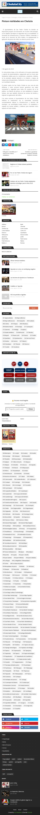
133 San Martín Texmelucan (10, 610)
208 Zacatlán (17, 700)
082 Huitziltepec (23, 543)
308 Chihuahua (24, 323)
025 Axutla (26, 473)
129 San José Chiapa (8, 604)
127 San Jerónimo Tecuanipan (10, 601)
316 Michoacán (20, 332)
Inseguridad (31, 375)
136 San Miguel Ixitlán (25, 613)
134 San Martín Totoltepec (26, 610)
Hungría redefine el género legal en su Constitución (21, 801)
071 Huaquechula (31, 528)
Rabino (22, 241)
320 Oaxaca (25, 335)
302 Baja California (20, 318)
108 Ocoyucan (16, 575)
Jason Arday (13, 783)
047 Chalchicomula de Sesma (10, 502)
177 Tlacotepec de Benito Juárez (11, 665)
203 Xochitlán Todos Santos (28, 694)
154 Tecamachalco (21, 639)
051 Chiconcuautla (18, 505)
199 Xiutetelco (6, 691)
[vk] (29, 727)
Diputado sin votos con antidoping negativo (22, 269)
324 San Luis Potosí (29, 338)
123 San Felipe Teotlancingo (10, 595)
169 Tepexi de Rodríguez (28, 653)
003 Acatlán (33, 453)
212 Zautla (30, 703)
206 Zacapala (27, 697)
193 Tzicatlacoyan (24, 682)
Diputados (9, 375)
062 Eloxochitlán (7, 517)
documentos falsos (29, 759)
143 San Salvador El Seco (9, 624)
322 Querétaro (6, 338)
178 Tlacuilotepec (26, 665)
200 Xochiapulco (16, 691)
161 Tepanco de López (27, 644)
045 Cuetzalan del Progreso (10, 499)
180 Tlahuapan (17, 668)
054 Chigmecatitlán (16, 508)
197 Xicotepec (21, 688)
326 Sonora (14, 341)
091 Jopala (14, 555)
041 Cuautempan (23, 491)
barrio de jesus (7, 745)
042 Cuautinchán (7, 494)
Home (14, 809)
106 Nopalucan (28, 572)
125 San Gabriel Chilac (8, 598)
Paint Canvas (23, 239)
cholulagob (14, 17)
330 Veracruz (25, 344)
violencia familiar (7, 765)
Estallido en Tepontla (16, 286)
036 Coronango (17, 485)
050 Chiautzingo (7, 505)
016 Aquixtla (32, 465)
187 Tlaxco (28, 673)
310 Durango (18, 326)
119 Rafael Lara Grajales (9, 586)
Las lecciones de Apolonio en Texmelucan (22, 277)
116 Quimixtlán (7, 584)
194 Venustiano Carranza (9, 685)
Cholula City (5, 228)
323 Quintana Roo (17, 338)
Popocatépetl (6, 759)
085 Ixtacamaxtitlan (8, 549)
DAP (4, 774)
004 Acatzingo (6, 456)
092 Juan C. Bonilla (23, 555)
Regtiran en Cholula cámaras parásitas (21, 164)
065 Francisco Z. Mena (22, 520)
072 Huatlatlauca (7, 531)
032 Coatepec (6, 482)
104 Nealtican (24, 569)
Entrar (31, 409)
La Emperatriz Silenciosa (17, 791)
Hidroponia (5, 234)
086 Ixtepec (18, 549)
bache (4, 742)
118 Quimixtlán (27, 584)
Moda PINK (5, 239)
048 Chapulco (23, 502)
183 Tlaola (16, 671)
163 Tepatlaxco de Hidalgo (26, 647)
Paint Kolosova (6, 241)
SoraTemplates (18, 812)
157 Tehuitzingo (16, 642)
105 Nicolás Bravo (7, 572)
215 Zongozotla (28, 705)
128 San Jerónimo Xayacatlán (28, 601)
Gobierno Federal (9, 370)
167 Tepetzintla (7, 653)
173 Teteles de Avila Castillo (24, 659)
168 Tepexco (16, 653)
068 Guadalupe (17, 525)
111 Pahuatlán (6, 578)
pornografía (18, 762)
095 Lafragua (6, 560)
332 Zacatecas (15, 347)
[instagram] (11, 727)
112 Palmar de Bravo (18, 578)
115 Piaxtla (16, 581)
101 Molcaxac (30, 566)
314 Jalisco (23, 329)
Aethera (4, 224)
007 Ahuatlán (6, 459)
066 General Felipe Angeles (9, 523)
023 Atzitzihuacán (7, 473)
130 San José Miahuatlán (22, 604)
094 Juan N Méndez (19, 557)
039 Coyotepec (18, 488)
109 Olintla (25, 575)
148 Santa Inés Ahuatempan (28, 630)
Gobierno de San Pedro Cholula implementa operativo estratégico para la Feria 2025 (22, 182)
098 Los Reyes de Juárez (16, 563)
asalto (13, 759)
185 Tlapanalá (6, 673)
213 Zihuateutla (7, 705)
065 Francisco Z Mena (8, 520)
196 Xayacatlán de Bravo (9, 688)
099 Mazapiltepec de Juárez (10, 566)
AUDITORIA (5, 419)
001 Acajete (16, 453)
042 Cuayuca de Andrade (20, 494)
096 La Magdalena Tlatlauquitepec (21, 560)
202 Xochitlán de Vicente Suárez (11, 694)
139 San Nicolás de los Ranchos (11, 618)
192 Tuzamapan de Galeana (10, 682)
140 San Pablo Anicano (27, 618)
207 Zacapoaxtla (7, 700)
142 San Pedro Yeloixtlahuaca (24, 621)
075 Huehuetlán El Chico (9, 534)
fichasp (5, 762)
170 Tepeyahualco (7, 656)
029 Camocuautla (7, 479)
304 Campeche (21, 321)
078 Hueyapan (17, 537)
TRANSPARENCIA (6, 421)
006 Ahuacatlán (26, 456)
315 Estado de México (8, 332)
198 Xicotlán (30, 688)
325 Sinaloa (6, 341)
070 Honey (22, 528)
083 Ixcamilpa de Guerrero (10, 546)
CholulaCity (14, 364)
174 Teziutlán (6, 662)
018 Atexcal (15, 467)
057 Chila (15, 511)
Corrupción (20, 380)
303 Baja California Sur (9, 321)
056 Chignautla (7, 511)
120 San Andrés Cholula (24, 586)
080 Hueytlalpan (7, 540)
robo (25, 762)
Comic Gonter (24, 228)
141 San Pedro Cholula (9, 621)
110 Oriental (33, 575)
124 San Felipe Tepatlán (26, 595)
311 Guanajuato (28, 326)
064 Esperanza (26, 517)
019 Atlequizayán (24, 467)
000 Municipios (7, 453)
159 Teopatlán (6, 644)
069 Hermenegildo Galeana (10, 528)
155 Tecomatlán (32, 639)
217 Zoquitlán (16, 708)
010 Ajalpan (6, 462)
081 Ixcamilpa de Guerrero (10, 543)
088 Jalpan (21, 552)
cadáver (19, 759)
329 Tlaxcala (16, 344)
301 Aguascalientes (8, 318)
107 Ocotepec (6, 575)
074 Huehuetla (29, 531)
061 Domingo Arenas (27, 514)
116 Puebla (24, 581)
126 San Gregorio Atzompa (24, 598)
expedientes (6, 751)
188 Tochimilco (7, 676)
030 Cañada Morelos (19, 479)
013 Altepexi (6, 465)
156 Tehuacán (6, 642)
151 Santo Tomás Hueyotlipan (10, 636)
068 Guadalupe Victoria (29, 525)
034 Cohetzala (26, 482)
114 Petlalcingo (7, 581)
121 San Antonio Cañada (9, 589)
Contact (25, 809)
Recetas (22, 243)
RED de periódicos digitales (18, 294)
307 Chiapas (14, 323)
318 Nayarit (6, 335)
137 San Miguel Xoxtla (8, 615)
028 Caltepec (30, 476)
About (19, 809)
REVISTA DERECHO (7, 251)
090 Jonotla (6, 555)
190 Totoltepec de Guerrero (10, 679)
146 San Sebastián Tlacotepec (28, 627)
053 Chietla (6, 508)
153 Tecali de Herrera (8, 639)
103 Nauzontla (15, 569)
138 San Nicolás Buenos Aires (24, 615)
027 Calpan (22, 476)
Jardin (22, 236)
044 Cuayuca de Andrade (21, 496)
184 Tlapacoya (25, 671)
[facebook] (11, 719)
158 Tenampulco (27, 642)
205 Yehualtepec (17, 697)
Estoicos (4, 232)
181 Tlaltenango (28, 668)
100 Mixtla (21, 566)
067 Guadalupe (7, 525)
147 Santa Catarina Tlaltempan (11, 630)
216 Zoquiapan (7, 708)
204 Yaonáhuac (7, 697)
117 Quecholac (17, 584)
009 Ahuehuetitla (27, 459)
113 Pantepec (29, 578)
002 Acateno (24, 453)
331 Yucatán (6, 347)
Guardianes (23, 232)
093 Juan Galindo (7, 557)
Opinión (31, 380)
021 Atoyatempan (15, 470)
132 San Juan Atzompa (21, 607)
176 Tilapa (28, 662)
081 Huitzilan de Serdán (19, 540)
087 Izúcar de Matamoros (9, 552)
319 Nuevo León (15, 335)
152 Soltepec (24, 636)
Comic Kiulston (6, 230)
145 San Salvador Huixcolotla (10, 627)
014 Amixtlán (14, 465)
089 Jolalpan (29, 552)
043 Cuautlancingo (8, 496)
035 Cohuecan (6, 485)
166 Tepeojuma (27, 650)
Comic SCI (23, 230)
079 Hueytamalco (27, 537)
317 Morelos (30, 332)
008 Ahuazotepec (16, 459)
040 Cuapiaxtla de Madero (9, 491)
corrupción (10, 774)
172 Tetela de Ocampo (8, 659)
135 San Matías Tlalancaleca (10, 613)
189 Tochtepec (17, 676)
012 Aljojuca (27, 462)
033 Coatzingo (16, 482)
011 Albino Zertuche (16, 462)
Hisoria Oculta (24, 234)
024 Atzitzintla (17, 473)
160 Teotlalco (16, 644)
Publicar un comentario (8, 197)
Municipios (31, 370)
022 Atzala (25, 470)
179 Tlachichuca (7, 668)
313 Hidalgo (15, 329)
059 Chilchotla (6, 514)
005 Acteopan (16, 456)
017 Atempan (6, 467)
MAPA (20, 363)
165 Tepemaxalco (16, 650)
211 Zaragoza (22, 703)
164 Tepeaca (6, 650)
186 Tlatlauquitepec (18, 673)
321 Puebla (33, 335)
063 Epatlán (17, 517)
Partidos (20, 375)
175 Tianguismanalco (17, 662)
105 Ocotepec (18, 572)
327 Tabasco (23, 341)
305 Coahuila (30, 321)
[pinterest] (29, 723)
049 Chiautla (33, 502)
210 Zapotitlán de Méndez (9, 703)
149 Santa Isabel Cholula (9, 633)
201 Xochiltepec (27, 691)
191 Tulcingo (22, 679)
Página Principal (6, 17)
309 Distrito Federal (8, 326)
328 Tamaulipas (7, 344)
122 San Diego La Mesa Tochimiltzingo (13, 592)
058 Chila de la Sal (24, 511)
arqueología (6, 739)
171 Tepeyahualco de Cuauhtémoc (23, 656)
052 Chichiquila (29, 505)
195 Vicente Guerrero (23, 685)
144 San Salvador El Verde (25, 624)
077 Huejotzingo (7, 537)
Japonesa (4, 236)
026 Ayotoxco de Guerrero (9, 476)
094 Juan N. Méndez (31, 557)
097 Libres (5, 563)
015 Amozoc (23, 465)
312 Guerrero (6, 329)
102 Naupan (6, 569)
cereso (5, 748)
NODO (26, 363)
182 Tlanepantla (7, 671)
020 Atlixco (5, 470)
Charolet (22, 226)
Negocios (9, 380)
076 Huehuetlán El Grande (24, 534)
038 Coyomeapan (7, 488)
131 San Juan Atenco (8, 607)
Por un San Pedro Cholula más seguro (21, 173)
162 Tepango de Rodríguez (10, 647)
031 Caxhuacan (31, 479)
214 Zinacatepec (17, 705)
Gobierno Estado (20, 370)
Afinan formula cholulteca (17, 260)
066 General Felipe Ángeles (25, 523)
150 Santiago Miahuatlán (24, 633)
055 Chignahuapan (28, 508)
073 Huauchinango (19, 531)
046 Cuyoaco (22, 499)
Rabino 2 (4, 243)
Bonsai (3, 226)
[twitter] (29, 719)
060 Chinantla (16, 514)
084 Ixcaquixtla (23, 546)
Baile (21, 224)
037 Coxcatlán (27, 485)
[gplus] (11, 723)
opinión (11, 762)
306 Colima (6, 323)
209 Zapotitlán (26, 700)
